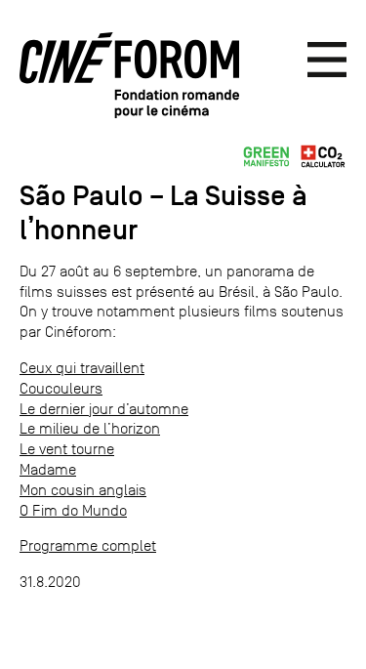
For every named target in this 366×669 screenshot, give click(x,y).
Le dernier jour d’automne (104, 408)
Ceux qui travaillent (82, 367)
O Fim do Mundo (73, 510)
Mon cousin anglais (83, 489)
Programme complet (88, 545)
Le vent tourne (67, 448)
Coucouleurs (61, 388)
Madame (48, 469)
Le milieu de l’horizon (90, 428)
